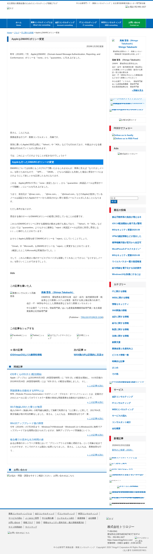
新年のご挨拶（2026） (123, 450)
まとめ (115, 367)
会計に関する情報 (120, 316)
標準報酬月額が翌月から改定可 (126, 242)
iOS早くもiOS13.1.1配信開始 (26, 374)
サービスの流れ (119, 415)
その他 (115, 374)
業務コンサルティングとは (41, 23)
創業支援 (116, 342)
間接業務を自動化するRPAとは (27, 390)
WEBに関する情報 (120, 297)
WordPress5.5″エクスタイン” (126, 249)
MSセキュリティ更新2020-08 (126, 255)
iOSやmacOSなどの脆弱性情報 (26, 354)
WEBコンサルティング (111, 23)
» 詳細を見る (137, 90)
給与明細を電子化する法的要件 (126, 268)
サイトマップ (31, 527)
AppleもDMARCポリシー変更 (28, 39)
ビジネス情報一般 (120, 355)
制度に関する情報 (120, 329)
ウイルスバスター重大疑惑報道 (126, 261)
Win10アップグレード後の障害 (26, 423)
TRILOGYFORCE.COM (92, 317)
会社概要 (116, 428)
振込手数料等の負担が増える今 (126, 217)
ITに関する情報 (119, 291)
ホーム (19, 23)
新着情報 (81, 518)
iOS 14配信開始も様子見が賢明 (127, 223)
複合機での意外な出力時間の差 (27, 439)
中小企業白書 (48, 518)
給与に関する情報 (120, 323)
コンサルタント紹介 (121, 422)
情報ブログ (28, 522)
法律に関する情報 (120, 336)
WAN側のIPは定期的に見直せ (89, 354)
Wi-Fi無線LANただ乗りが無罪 (26, 407)
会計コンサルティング (65, 23)
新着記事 (118, 438)
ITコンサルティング (88, 23)
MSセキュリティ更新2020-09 (126, 230)
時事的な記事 (118, 361)
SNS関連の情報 (119, 310)
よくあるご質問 (32, 518)
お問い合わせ (134, 23)
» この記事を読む (95, 386)
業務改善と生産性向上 (122, 348)
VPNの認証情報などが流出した (126, 236)
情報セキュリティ (120, 304)
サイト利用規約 (15, 527)
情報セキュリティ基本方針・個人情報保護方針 (63, 522)
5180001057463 (139, 550)
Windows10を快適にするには (126, 274)
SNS (38, 522)
